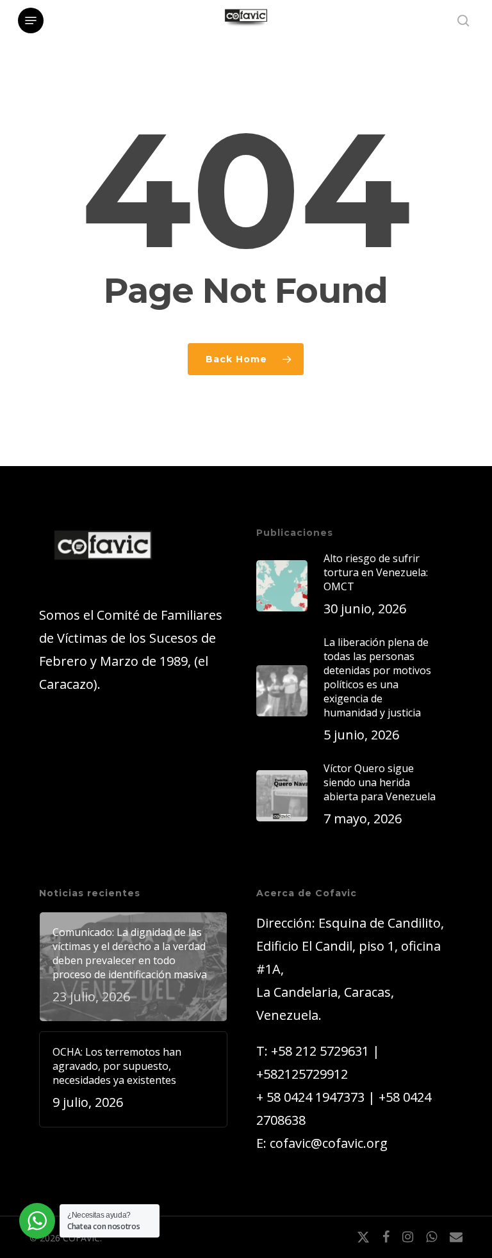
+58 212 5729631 (320, 1051)
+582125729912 (302, 1074)
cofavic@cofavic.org (329, 1143)
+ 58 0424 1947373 (310, 1097)
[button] (31, 20)
